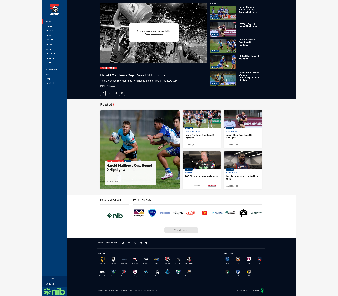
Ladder (49, 40)
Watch (49, 26)
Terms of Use (102, 291)
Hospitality (50, 83)
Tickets (49, 74)
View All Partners (181, 230)
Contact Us (138, 291)
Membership (51, 69)
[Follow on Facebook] (129, 242)
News (48, 21)
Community (52, 58)
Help (130, 291)
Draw (48, 35)
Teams (49, 44)
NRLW (48, 49)
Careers (124, 291)
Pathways (51, 54)
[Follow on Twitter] (135, 242)
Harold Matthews (108, 68)
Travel (49, 31)
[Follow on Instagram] (141, 242)
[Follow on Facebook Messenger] (146, 242)
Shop (48, 78)
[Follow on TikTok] (123, 242)
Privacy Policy (113, 291)
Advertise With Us (150, 291)
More (48, 63)
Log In (52, 284)
